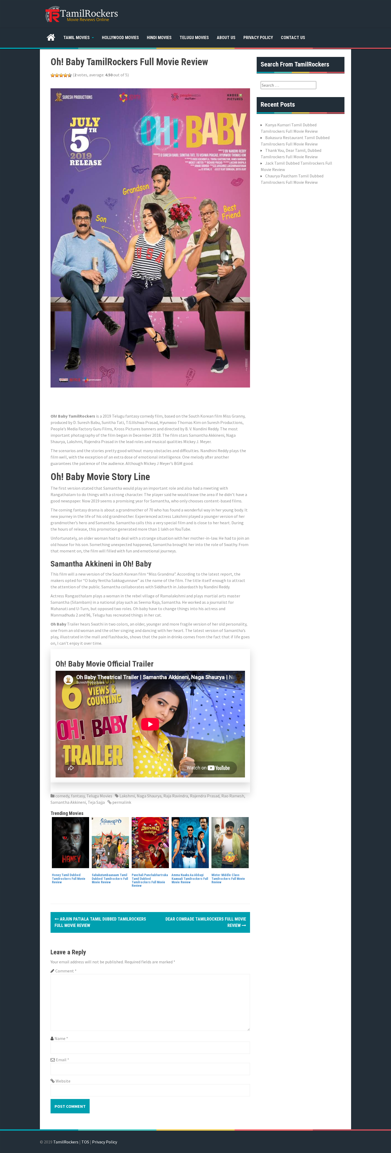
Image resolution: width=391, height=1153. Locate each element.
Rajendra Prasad (204, 795)
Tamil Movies (76, 37)
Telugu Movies (194, 37)
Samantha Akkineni (68, 802)
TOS (85, 1141)
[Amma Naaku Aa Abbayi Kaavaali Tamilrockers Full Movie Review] (190, 842)
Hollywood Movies (120, 37)
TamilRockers (65, 1141)
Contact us (293, 37)
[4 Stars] (65, 75)
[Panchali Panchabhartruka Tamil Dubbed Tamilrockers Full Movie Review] (150, 842)
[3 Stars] (61, 75)
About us (226, 37)
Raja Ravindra (175, 795)
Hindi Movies (159, 37)
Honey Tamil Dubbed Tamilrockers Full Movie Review (68, 878)
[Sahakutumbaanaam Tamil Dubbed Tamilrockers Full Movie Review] (110, 842)
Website (63, 1081)
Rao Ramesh (232, 795)
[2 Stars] (57, 75)
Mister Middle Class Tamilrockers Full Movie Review (228, 878)
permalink (121, 802)
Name (61, 1038)
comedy (62, 795)
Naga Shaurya (149, 795)
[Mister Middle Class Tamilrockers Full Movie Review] (230, 842)
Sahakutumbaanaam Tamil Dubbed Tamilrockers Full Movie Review (110, 878)
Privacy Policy (258, 37)
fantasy (78, 795)
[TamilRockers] (81, 13)
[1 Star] (53, 75)
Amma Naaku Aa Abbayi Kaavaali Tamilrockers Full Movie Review (190, 878)
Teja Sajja (96, 802)
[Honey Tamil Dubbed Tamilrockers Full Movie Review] (70, 842)
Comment (66, 970)
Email (62, 1059)
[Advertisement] (147, 399)
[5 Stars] (70, 75)
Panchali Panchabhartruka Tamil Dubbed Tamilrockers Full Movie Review (150, 880)
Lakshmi (127, 795)
